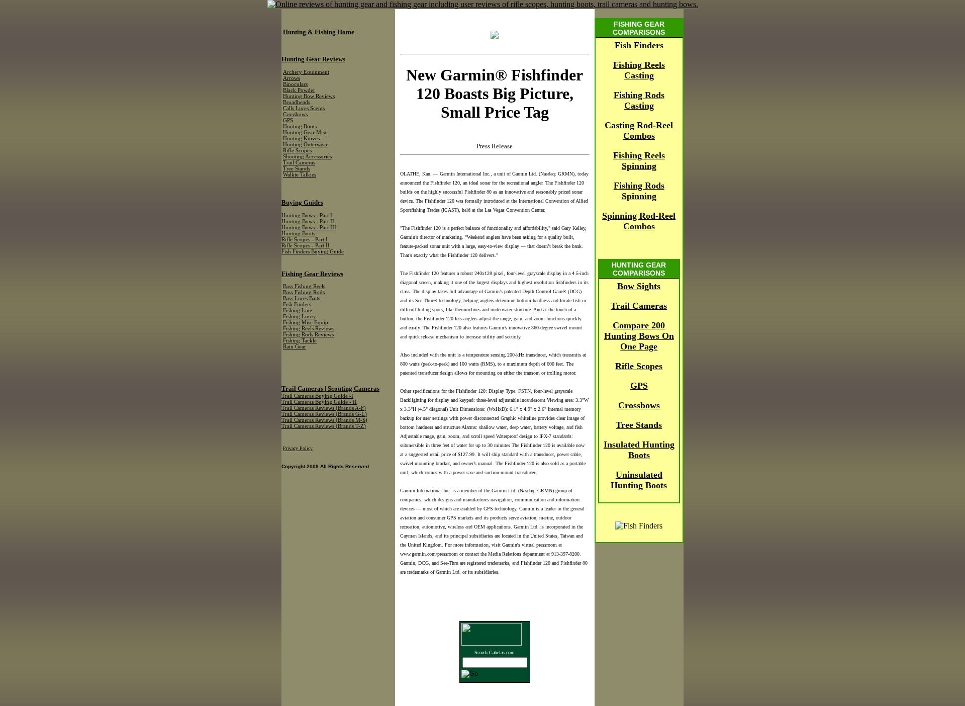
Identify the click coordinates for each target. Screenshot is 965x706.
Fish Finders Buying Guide (312, 251)
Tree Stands (639, 425)
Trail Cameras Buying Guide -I (317, 396)
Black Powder (299, 90)
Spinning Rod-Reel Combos (639, 221)
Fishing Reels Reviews (308, 328)
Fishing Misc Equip (305, 322)
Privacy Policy (298, 448)
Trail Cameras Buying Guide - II (319, 402)
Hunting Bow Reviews (309, 96)
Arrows (291, 78)
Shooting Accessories (307, 156)
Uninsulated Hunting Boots (639, 480)
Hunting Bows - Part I (306, 215)
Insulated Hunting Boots (639, 449)
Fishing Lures (299, 316)
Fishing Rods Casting (639, 100)
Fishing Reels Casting (639, 70)
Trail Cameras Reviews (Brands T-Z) (323, 426)
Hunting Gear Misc (305, 132)
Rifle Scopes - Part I (304, 239)
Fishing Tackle (300, 340)
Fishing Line (297, 310)
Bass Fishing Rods (304, 292)
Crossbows (639, 405)
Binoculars (295, 84)
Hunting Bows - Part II (307, 221)
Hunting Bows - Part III (308, 227)
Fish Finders (639, 45)
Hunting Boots (300, 126)
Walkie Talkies (299, 175)
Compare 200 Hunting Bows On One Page (639, 335)
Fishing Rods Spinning (639, 191)
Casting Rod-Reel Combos (639, 130)
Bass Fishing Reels (304, 286)
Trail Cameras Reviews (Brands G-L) (324, 414)
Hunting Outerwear (305, 144)
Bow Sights (638, 286)
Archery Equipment (306, 72)
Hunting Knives (301, 138)
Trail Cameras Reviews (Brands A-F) (323, 408)
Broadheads (296, 102)
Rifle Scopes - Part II (305, 245)
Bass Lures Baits (301, 298)
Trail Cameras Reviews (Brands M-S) (324, 420)
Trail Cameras (639, 306)
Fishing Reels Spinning (639, 160)
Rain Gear (294, 346)
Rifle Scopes (638, 366)
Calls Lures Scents (304, 108)
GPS (639, 386)
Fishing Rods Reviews (308, 334)
